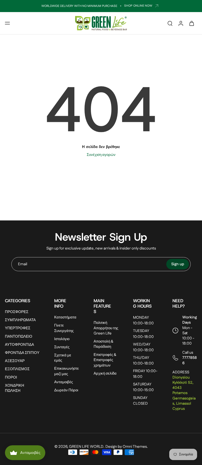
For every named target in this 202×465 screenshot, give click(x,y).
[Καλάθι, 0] (191, 23)
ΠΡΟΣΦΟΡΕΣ (16, 312)
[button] (7, 23)
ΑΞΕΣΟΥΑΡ (15, 361)
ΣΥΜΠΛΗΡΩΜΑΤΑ (20, 320)
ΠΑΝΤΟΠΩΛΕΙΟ (18, 336)
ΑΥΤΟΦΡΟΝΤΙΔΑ (19, 344)
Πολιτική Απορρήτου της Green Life (106, 328)
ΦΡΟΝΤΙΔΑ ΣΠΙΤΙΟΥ (22, 352)
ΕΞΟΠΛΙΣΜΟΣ (17, 369)
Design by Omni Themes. (126, 446)
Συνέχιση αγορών (101, 154)
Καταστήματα (65, 317)
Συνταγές (61, 347)
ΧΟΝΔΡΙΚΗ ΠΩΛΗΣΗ (14, 388)
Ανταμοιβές (63, 381)
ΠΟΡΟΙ (11, 377)
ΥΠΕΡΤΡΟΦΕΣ (17, 328)
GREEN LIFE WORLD (86, 446)
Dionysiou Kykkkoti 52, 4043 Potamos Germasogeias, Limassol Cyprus (184, 393)
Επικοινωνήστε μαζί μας (66, 371)
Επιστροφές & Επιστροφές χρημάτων (105, 360)
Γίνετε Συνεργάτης (64, 328)
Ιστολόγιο (61, 338)
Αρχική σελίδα (105, 373)
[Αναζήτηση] (170, 23)
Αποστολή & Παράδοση (103, 344)
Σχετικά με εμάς (62, 358)
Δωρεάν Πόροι (66, 390)
